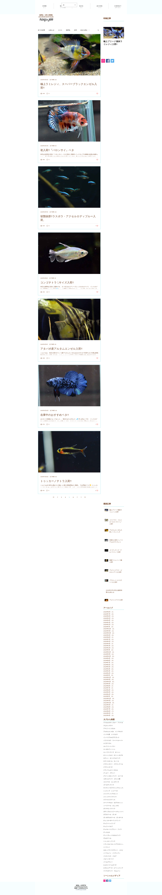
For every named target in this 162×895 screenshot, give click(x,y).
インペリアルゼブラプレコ (111, 737)
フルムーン (117, 871)
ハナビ (121, 850)
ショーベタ (114, 791)
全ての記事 (41, 30)
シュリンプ (106, 791)
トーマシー (106, 847)
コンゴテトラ (115, 782)
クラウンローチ (108, 767)
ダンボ (114, 814)
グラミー (112, 773)
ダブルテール (107, 814)
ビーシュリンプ (118, 868)
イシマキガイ (119, 731)
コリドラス (106, 782)
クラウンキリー (108, 764)
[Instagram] (103, 61)
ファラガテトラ (108, 871)
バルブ (114, 856)
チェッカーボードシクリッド (111, 820)
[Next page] (81, 497)
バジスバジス (107, 856)
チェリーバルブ (108, 826)
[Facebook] (108, 61)
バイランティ (116, 853)
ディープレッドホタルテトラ (111, 835)
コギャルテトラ (108, 779)
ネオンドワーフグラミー (110, 850)
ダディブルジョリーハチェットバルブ (113, 811)
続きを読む (84, 30)
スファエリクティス (109, 799)
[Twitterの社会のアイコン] (110, 881)
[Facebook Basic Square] (107, 881)
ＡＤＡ (60, 30)
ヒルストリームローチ (110, 865)
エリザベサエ (107, 743)
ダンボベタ (119, 817)
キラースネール (108, 761)
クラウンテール (118, 764)
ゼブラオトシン (118, 802)
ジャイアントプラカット (110, 793)
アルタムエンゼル (108, 731)
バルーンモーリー (108, 859)
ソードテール (107, 805)
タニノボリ (115, 805)
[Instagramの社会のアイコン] (104, 881)
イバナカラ (114, 734)
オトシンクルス (108, 755)
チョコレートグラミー (110, 829)
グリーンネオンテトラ (110, 776)
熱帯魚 (68, 30)
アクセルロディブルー (110, 722)
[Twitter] (112, 61)
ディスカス (106, 832)
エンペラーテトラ (108, 752)
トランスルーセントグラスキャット (113, 844)
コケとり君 (117, 779)
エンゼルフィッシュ (109, 749)
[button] (98, 30)
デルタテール (107, 838)
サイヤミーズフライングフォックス (113, 788)
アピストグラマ (108, 725)
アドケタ (120, 722)
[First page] (53, 497)
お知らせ (51, 30)
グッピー (106, 773)
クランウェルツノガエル (110, 770)
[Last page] (85, 497)
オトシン (117, 752)
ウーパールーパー (117, 740)
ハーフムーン (107, 853)
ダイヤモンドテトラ (109, 808)
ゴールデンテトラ (108, 785)
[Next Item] (121, 32)
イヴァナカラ (107, 740)
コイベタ (120, 776)
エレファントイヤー (109, 746)
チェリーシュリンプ (109, 823)
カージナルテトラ (115, 758)
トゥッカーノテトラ (109, 841)
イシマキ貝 (106, 734)
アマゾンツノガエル (109, 728)
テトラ (120, 829)
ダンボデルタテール (109, 817)
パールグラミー (108, 862)
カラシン (106, 758)
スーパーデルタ (108, 802)
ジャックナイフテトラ (110, 796)
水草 (75, 30)
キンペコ (116, 761)
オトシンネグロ (118, 755)
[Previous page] (57, 497)
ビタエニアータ (108, 868)
